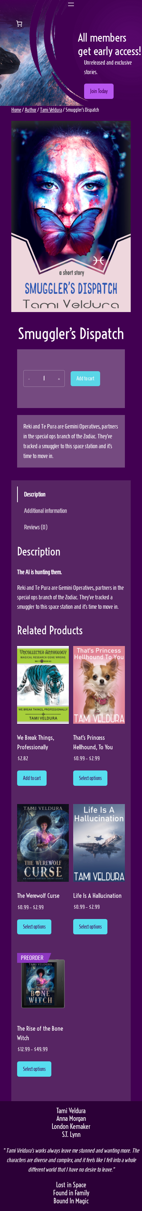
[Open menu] (71, 4)
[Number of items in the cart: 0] (19, 23)
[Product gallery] (71, 216)
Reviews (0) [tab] (35, 527)
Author (30, 110)
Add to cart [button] (32, 778)
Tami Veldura (51, 110)
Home (16, 110)
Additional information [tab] (45, 510)
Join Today (99, 91)
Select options (90, 778)
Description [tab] (35, 494)
